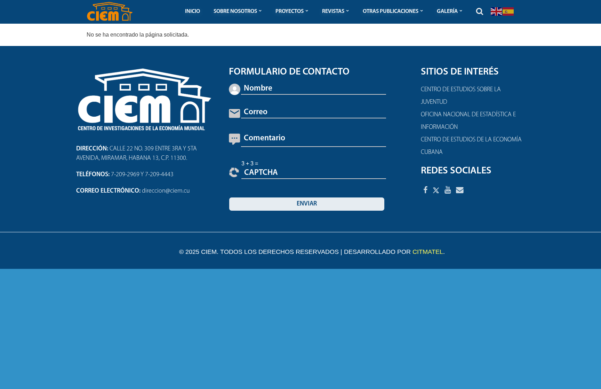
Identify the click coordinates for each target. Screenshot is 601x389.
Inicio (192, 11)
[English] (497, 11)
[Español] (508, 11)
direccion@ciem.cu (166, 191)
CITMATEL (427, 251)
